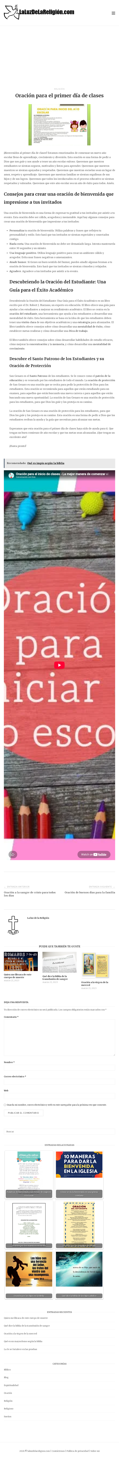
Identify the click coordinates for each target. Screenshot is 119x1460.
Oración (8, 1393)
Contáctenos (58, 1451)
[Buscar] (111, 1130)
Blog (6, 1377)
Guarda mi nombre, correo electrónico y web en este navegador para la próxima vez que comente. (57, 1105)
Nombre (9, 1062)
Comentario (11, 1017)
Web (6, 1090)
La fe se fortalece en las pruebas (20, 1349)
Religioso (8, 1408)
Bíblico (7, 1369)
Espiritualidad (11, 1385)
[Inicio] (39, 18)
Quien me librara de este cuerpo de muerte (26, 1318)
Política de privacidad (77, 1451)
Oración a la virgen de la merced (20, 1333)
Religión (59, 89)
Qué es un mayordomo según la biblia (23, 1341)
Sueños (7, 1416)
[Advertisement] (59, 56)
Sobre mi (95, 1451)
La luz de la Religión (38, 918)
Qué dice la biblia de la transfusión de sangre (27, 1325)
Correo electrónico (15, 1076)
